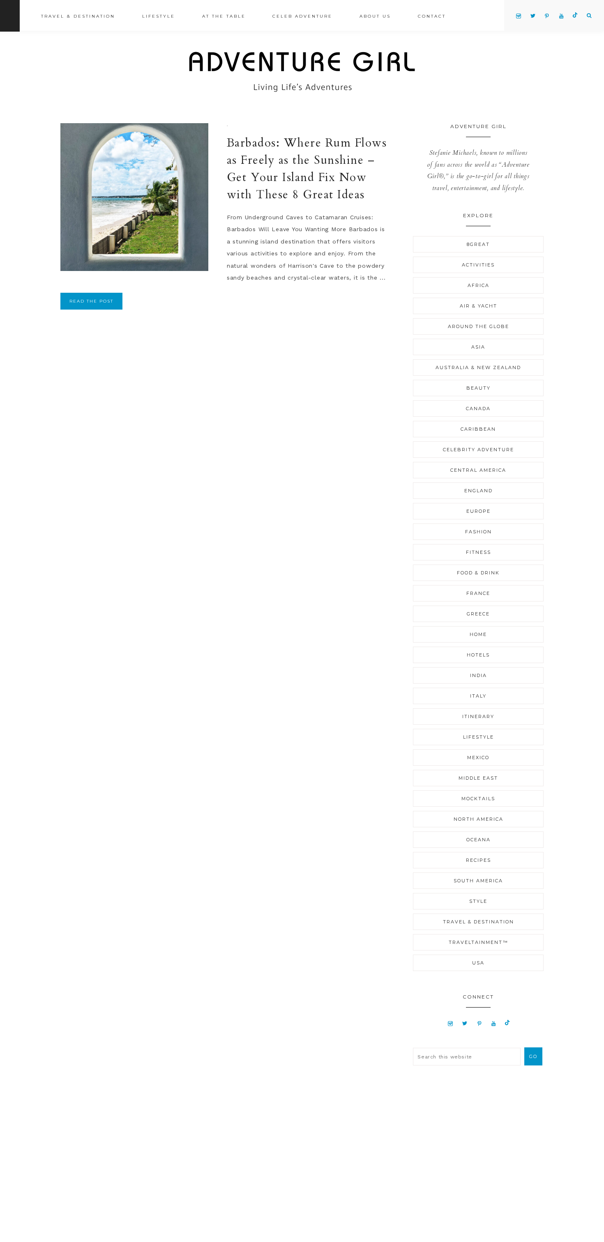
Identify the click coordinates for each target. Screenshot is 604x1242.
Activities (478, 265)
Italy (478, 696)
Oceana (478, 840)
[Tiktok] (507, 1023)
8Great (478, 244)
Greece (478, 614)
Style (478, 901)
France (478, 593)
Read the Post (91, 301)
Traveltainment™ (478, 942)
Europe (478, 511)
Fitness (478, 552)
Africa (478, 285)
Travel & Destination (478, 922)
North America (478, 819)
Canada (478, 408)
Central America (478, 470)
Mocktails (478, 798)
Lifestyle (478, 737)
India (478, 675)
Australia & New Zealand (478, 367)
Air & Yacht (478, 306)
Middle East (478, 778)
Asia (478, 347)
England (478, 491)
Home (478, 634)
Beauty (478, 388)
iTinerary (478, 716)
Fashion (478, 532)
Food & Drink (478, 573)
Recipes (478, 860)
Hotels (478, 655)
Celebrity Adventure (478, 449)
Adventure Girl (302, 72)
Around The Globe (478, 326)
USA (478, 963)
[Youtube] (494, 1023)
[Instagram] (450, 1023)
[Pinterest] (479, 1023)
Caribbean (478, 429)
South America (478, 881)
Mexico (478, 757)
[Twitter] (465, 1023)
